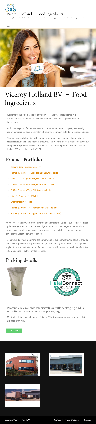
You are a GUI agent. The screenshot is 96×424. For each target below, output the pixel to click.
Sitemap (87, 420)
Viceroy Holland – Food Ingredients (35, 14)
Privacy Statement (72, 420)
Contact (57, 420)
